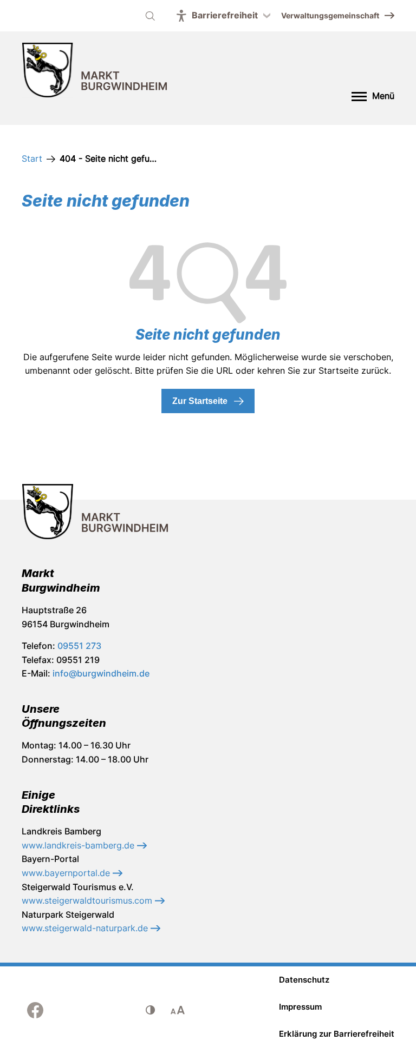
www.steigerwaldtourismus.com (88, 900)
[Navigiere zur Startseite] (95, 72)
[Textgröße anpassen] (177, 1010)
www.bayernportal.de (67, 872)
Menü (383, 95)
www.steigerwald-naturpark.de (86, 928)
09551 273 (79, 645)
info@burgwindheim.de (101, 673)
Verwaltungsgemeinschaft (330, 15)
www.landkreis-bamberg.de (79, 845)
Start (32, 158)
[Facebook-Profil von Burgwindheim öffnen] (35, 1010)
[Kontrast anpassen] (150, 1010)
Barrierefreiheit (225, 15)
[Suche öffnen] (150, 16)
